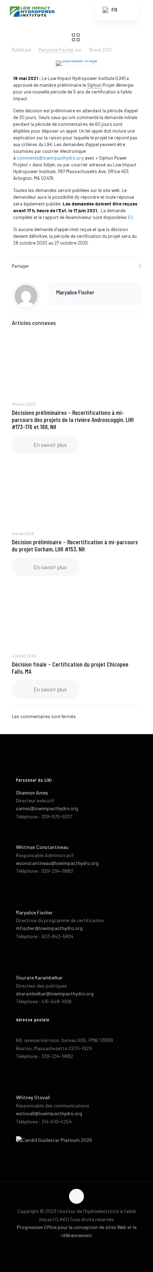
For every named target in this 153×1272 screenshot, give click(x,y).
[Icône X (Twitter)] (76, 1246)
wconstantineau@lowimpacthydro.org (57, 863)
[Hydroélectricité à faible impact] (32, 10)
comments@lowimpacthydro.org (50, 158)
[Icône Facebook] (69, 1246)
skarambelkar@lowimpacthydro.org (55, 993)
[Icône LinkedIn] (84, 1246)
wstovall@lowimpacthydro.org (49, 1113)
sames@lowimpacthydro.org (47, 808)
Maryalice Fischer (56, 50)
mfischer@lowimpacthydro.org (49, 928)
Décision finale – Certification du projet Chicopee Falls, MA (70, 667)
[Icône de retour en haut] (76, 1196)
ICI (130, 217)
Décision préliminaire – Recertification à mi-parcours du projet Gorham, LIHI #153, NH (75, 545)
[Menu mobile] (143, 11)
